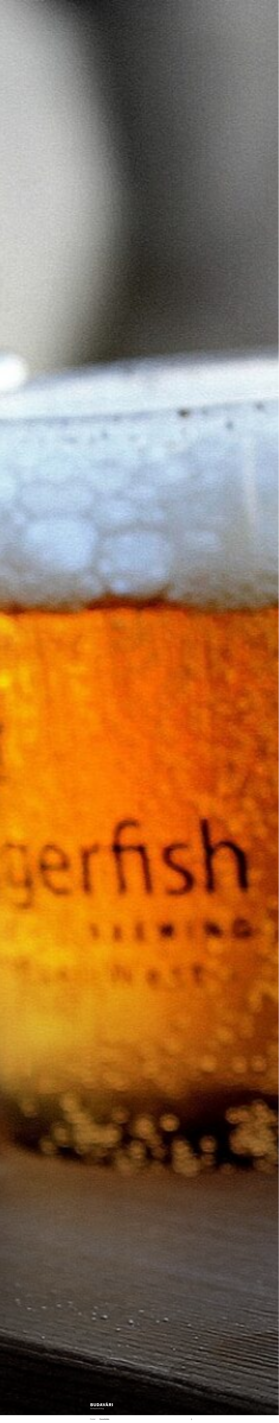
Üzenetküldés (104, 1419)
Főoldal (92, 1419)
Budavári (101, 1404)
